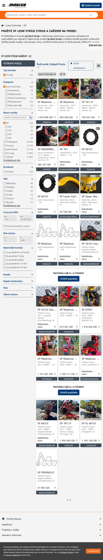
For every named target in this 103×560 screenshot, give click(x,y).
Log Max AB (91, 445)
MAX (21, 216)
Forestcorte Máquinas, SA (69, 169)
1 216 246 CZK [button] (89, 327)
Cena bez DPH (10, 212)
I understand (93, 551)
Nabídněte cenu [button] (65, 163)
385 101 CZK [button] (44, 165)
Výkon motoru (10, 294)
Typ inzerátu (9, 70)
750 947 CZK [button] (88, 117)
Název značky (10, 113)
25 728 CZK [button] (65, 212)
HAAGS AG (47, 122)
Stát (5, 179)
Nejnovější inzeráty (13, 248)
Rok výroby (9, 233)
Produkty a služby (10, 530)
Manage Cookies (66, 552)
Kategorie (8, 82)
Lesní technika (13, 25)
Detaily (6, 274)
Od (5, 237)
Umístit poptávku (68, 278)
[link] (46, 89)
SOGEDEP (47, 169)
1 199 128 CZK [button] (89, 441)
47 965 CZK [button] (43, 488)
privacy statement (13, 555)
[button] (18, 63)
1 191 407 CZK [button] (45, 374)
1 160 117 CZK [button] (67, 374)
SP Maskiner (69, 331)
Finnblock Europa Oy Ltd (91, 378)
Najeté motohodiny (13, 281)
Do (21, 237)
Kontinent (8, 167)
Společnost (7, 524)
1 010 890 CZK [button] (45, 117)
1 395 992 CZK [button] (67, 441)
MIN (5, 216)
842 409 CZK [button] (66, 117)
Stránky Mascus (13, 519)
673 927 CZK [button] (66, 327)
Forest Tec (91, 169)
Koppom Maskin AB (91, 263)
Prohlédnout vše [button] (11, 160)
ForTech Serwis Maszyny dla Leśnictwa (74, 216)
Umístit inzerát (92, 5)
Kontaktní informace (11, 535)
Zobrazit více (95, 45)
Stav (5, 288)
